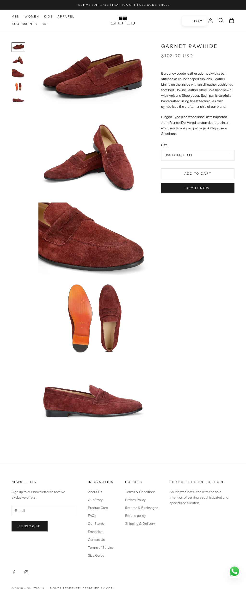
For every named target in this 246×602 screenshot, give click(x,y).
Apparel (65, 16)
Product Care (98, 508)
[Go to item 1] (18, 47)
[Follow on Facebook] (14, 572)
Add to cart (198, 173)
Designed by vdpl (98, 588)
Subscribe (29, 526)
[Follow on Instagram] (26, 572)
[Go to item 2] (18, 60)
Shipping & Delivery (140, 523)
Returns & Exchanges (141, 508)
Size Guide (96, 555)
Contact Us (96, 539)
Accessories (24, 24)
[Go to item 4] (18, 86)
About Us (95, 492)
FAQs (92, 515)
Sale (46, 24)
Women (32, 16)
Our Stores (96, 523)
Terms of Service (101, 547)
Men (16, 16)
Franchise (95, 532)
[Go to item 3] (18, 73)
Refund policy (135, 515)
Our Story (95, 500)
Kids (48, 16)
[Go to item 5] (18, 100)
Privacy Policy (135, 500)
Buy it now (198, 188)
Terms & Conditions (140, 492)
